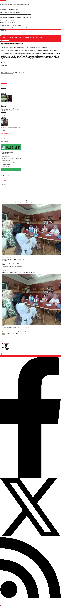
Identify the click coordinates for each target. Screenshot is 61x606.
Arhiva (3, 599)
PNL (14, 61)
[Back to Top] (0, 605)
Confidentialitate (4, 600)
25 (2, 191)
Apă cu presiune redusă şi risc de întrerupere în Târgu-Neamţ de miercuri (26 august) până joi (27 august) (16, 17)
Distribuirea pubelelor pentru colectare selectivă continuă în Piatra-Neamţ (11, 7)
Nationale (27, 37)
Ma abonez (30, 355)
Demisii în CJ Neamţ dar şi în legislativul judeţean (7, 22)
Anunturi (36, 37)
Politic (16, 37)
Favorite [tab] (4, 197)
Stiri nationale (20, 43)
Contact (40, 37)
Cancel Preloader (3, 0)
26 (3, 191)
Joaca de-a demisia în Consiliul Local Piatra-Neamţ (7, 20)
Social (7, 37)
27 (4, 191)
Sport (23, 37)
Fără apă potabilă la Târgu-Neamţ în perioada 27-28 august (9, 9)
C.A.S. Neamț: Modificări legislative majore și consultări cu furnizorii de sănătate (15, 257)
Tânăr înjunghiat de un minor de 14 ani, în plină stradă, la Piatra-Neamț (10, 25)
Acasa (4, 37)
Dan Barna (8, 61)
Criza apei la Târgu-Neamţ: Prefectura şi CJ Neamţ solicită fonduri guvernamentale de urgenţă (14, 15)
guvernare (11, 61)
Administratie (11, 37)
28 (5, 191)
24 (1, 191)
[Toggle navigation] (0, 35)
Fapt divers (32, 37)
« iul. (2, 193)
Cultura (20, 37)
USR (15, 61)
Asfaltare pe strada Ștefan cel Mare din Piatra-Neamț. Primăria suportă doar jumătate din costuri (14, 4)
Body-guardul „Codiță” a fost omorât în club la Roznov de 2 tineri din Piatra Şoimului (10, 91)
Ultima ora (4, 349)
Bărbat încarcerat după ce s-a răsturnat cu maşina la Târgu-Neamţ (10, 12)
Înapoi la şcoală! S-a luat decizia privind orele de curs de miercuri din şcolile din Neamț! (10, 115)
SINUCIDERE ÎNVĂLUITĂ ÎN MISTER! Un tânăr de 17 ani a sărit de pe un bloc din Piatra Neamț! (10, 103)
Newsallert (3, 43)
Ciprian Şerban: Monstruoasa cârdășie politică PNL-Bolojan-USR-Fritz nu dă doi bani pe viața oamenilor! (15, 14)
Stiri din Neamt (14, 43)
